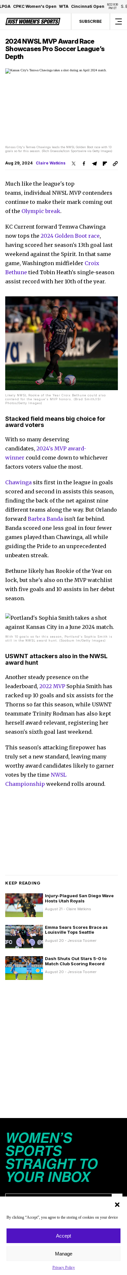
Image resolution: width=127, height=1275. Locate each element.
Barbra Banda (45, 519)
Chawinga (18, 482)
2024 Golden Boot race (70, 236)
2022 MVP (52, 686)
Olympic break (40, 211)
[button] (117, 1204)
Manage (63, 1253)
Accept (63, 1236)
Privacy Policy (63, 1267)
